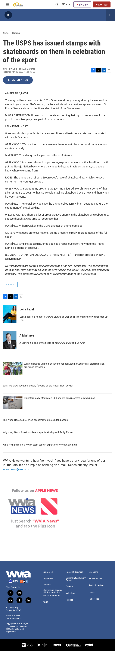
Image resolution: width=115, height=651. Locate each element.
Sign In (66, 4)
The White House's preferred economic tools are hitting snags (35, 420)
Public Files (94, 599)
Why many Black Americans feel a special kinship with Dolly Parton (38, 432)
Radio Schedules (97, 585)
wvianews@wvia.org (17, 469)
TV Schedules (95, 579)
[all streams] (110, 15)
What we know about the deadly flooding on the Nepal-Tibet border (38, 385)
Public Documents (51, 595)
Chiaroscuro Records (52, 590)
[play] (8, 15)
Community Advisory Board (76, 579)
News (6, 32)
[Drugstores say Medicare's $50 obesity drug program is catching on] (12, 402)
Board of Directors (74, 572)
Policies (69, 600)
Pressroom (48, 579)
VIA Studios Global (51, 592)
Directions (93, 572)
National (16, 32)
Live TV (83, 4)
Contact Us (48, 572)
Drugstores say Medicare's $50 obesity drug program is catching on (59, 398)
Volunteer (70, 593)
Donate (103, 4)
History (92, 592)
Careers (69, 586)
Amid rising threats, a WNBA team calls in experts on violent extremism (40, 444)
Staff (45, 602)
